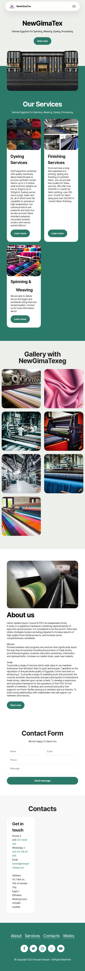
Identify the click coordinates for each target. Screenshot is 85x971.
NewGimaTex (23, 6)
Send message (43, 780)
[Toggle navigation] (74, 6)
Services (32, 935)
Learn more (20, 233)
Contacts (51, 935)
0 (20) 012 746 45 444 (20, 851)
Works (68, 935)
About (16, 935)
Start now (42, 41)
